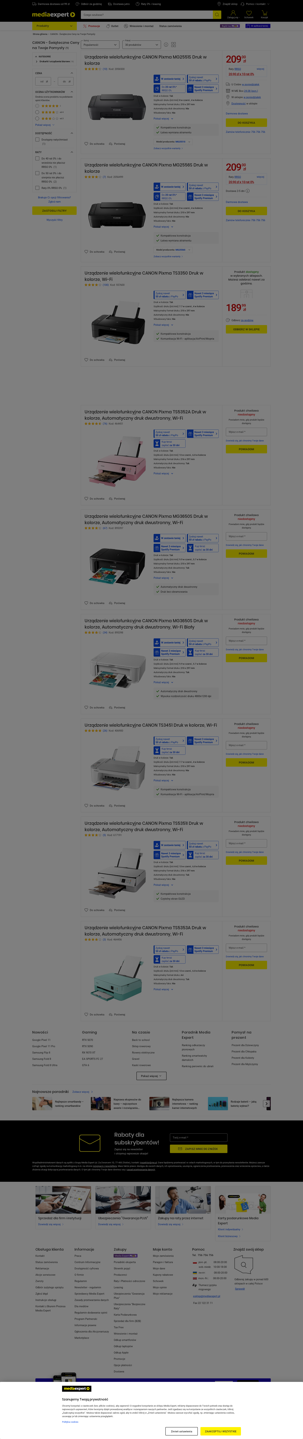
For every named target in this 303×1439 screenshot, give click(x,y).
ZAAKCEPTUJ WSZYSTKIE (220, 1431)
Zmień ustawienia (181, 1431)
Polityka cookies (70, 1421)
